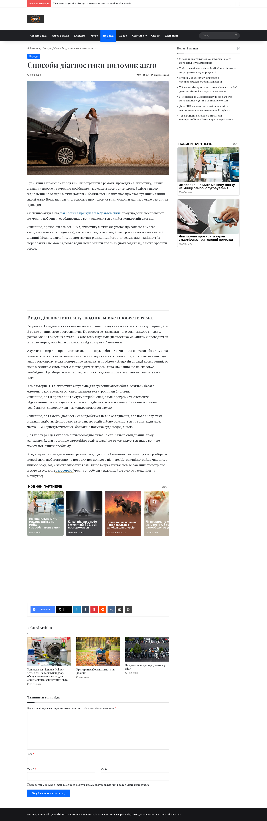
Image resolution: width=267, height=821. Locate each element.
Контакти (171, 35)
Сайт (104, 769)
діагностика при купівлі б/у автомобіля (90, 213)
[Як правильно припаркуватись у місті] (147, 649)
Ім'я (30, 754)
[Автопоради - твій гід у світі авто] (35, 19)
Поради (108, 35)
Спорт (155, 35)
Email (31, 769)
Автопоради (38, 35)
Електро (80, 35)
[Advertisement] (98, 279)
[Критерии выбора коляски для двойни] (98, 651)
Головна (34, 48)
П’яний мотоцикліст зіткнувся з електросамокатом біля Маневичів (92, 3)
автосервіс (64, 470)
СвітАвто (138, 35)
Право (123, 35)
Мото (94, 35)
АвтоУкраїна (60, 35)
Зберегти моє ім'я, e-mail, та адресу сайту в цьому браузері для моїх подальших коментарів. (89, 784)
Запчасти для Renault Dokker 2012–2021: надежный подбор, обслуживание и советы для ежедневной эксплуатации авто (47, 675)
